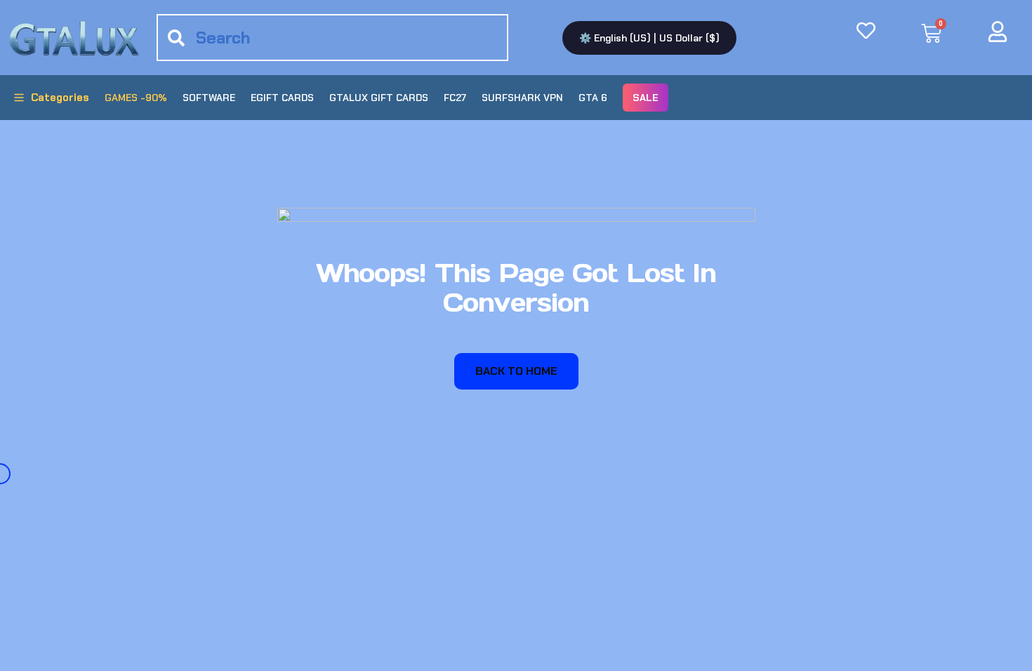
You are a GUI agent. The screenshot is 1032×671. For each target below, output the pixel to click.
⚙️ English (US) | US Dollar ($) (649, 38)
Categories (60, 98)
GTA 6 (592, 97)
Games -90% (136, 97)
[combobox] (332, 37)
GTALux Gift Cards (378, 97)
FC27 (455, 97)
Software (209, 97)
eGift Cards (282, 97)
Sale (646, 97)
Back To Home (516, 371)
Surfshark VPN (522, 97)
